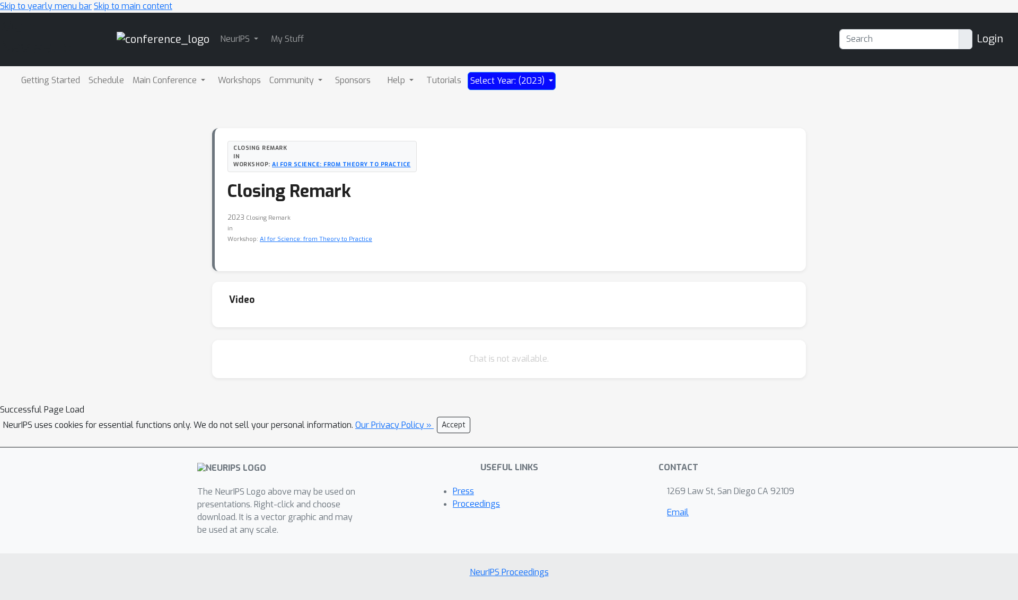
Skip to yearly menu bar (46, 6)
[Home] (163, 39)
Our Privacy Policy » (394, 425)
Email (678, 512)
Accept (454, 425)
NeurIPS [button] (236, 38)
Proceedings (476, 503)
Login (990, 39)
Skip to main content (133, 6)
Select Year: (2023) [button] (508, 80)
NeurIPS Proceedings (509, 572)
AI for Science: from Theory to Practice (341, 164)
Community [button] (292, 80)
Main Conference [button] (166, 80)
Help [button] (397, 80)
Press (463, 491)
